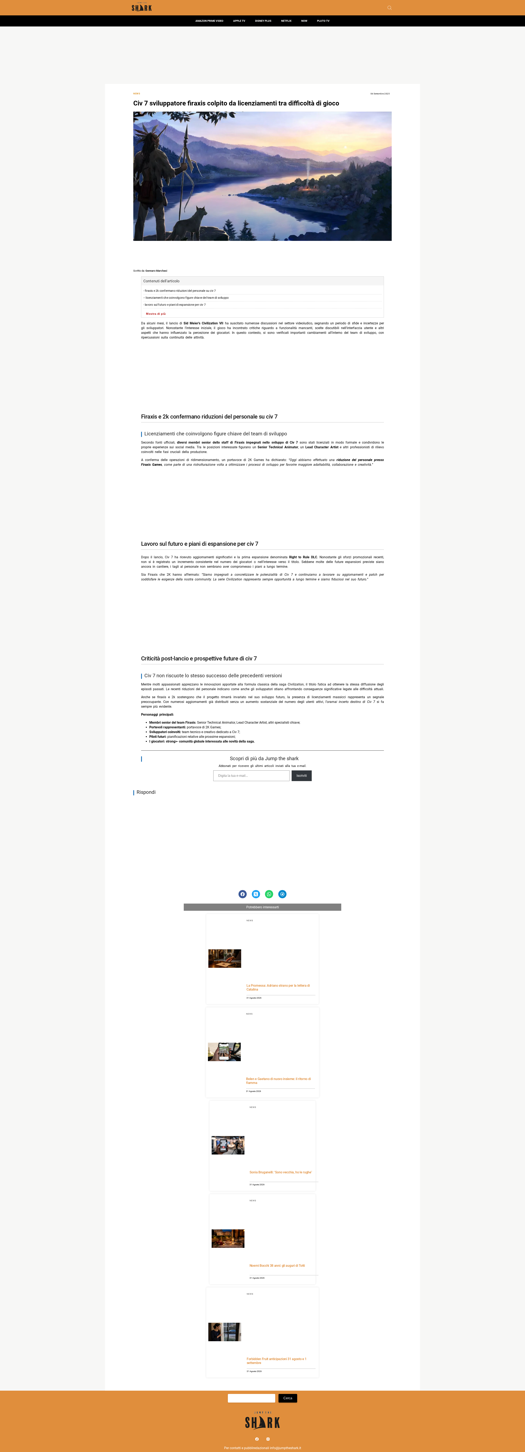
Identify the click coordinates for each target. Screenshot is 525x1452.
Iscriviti (302, 776)
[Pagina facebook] (257, 1440)
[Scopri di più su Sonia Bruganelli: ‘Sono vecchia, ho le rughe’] (228, 1146)
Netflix (286, 20)
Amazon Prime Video (209, 20)
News (136, 93)
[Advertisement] (262, 55)
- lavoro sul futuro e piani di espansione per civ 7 (174, 305)
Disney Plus (263, 20)
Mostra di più (156, 313)
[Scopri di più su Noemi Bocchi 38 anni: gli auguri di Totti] (228, 1239)
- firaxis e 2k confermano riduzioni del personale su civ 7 (179, 291)
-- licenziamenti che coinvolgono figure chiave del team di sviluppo (186, 298)
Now (304, 20)
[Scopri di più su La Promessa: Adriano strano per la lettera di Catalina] (224, 959)
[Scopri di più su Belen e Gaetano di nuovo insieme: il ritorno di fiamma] (224, 1052)
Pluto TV (323, 20)
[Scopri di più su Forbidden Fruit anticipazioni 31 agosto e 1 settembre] (224, 1332)
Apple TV (239, 20)
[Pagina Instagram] (268, 1440)
